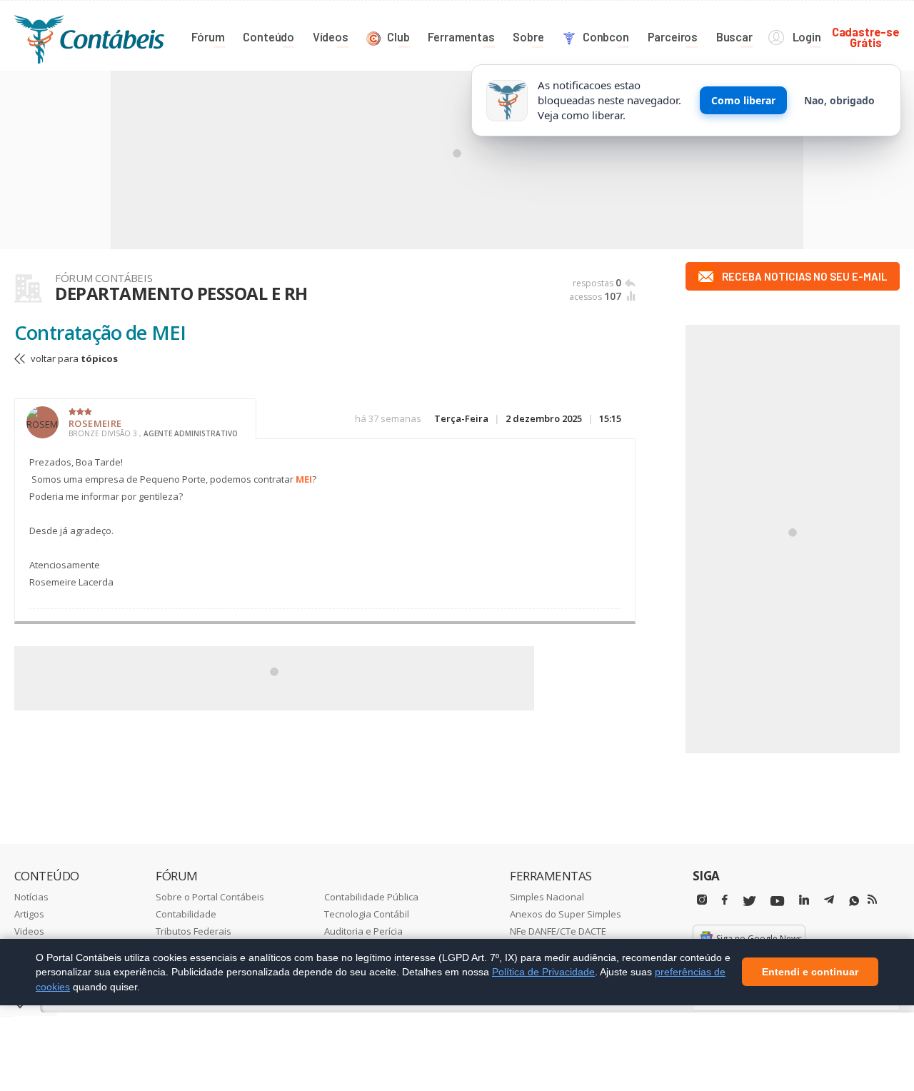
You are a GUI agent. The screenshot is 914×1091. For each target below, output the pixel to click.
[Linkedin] (804, 900)
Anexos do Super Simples (565, 914)
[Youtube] (777, 901)
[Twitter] (749, 901)
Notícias (31, 896)
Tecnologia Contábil (366, 914)
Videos (29, 931)
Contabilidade (186, 914)
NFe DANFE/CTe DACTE (558, 931)
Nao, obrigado (839, 100)
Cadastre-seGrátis (866, 37)
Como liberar (743, 100)
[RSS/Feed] (872, 899)
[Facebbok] (725, 900)
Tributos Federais (193, 931)
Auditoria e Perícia (363, 931)
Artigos (29, 914)
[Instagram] (702, 900)
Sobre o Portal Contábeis (210, 896)
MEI (304, 479)
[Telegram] (829, 901)
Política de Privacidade (543, 971)
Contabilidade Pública (371, 896)
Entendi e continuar (810, 972)
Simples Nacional (547, 896)
